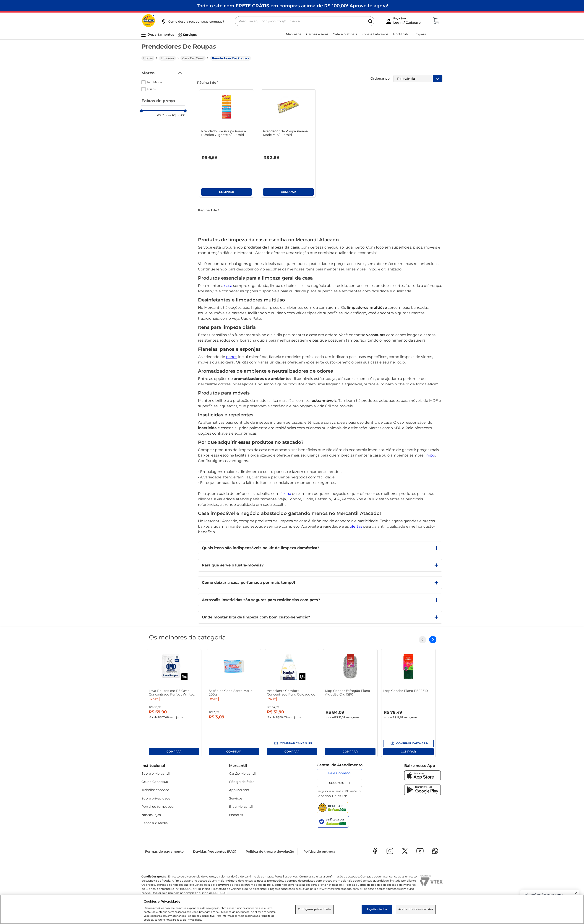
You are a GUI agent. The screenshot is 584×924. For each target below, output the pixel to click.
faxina (285, 493)
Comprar (226, 192)
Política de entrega (319, 851)
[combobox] (304, 21)
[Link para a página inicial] (147, 58)
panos (231, 357)
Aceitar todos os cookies (415, 909)
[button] (192, 21)
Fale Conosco (339, 773)
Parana (151, 89)
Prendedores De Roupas (230, 58)
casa (228, 285)
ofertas (356, 526)
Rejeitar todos (377, 909)
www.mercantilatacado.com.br (340, 888)
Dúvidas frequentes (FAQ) (214, 851)
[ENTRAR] (407, 21)
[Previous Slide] (422, 639)
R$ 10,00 (177, 115)
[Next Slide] (432, 639)
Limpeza (167, 58)
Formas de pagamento (164, 851)
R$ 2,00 (163, 115)
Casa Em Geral (193, 58)
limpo (430, 455)
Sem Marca (154, 82)
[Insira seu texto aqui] (422, 780)
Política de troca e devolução (270, 851)
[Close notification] (576, 893)
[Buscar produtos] (370, 21)
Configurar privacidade (314, 909)
